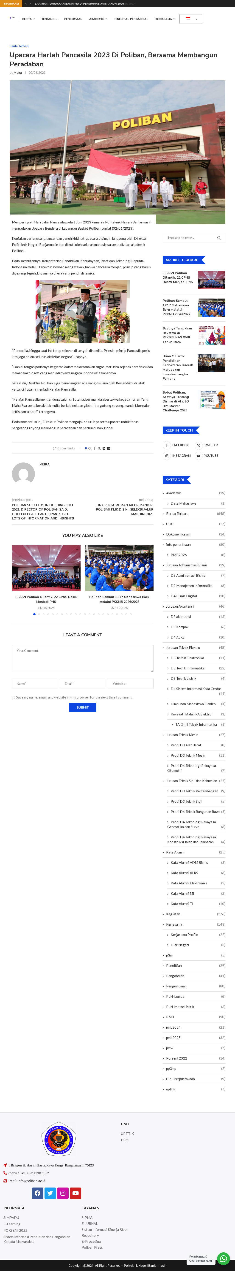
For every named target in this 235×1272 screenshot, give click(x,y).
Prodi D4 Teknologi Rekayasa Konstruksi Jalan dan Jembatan (196, 839)
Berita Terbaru (195, 513)
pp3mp (195, 1068)
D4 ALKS (198, 637)
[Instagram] (63, 1193)
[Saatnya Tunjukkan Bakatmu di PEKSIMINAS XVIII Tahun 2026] (211, 335)
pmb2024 (195, 1027)
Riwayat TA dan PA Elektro (198, 714)
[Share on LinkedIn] (104, 448)
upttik (195, 1089)
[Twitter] (50, 1193)
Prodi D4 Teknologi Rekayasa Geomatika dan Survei (196, 824)
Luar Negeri (198, 945)
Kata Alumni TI (198, 904)
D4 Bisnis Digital (198, 596)
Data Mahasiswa (198, 503)
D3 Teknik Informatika (198, 668)
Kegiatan (195, 914)
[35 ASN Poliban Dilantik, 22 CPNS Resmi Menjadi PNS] (46, 568)
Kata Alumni (195, 852)
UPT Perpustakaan (195, 1079)
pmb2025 (195, 1038)
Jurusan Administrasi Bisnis (195, 565)
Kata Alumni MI (198, 893)
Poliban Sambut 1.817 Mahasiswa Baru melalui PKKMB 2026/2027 (119, 599)
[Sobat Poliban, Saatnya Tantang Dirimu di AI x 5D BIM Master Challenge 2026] (211, 399)
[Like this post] (89, 448)
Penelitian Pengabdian (131, 19)
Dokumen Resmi (195, 534)
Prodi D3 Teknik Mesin (198, 755)
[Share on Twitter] (99, 448)
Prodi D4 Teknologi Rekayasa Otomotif (196, 768)
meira (18, 72)
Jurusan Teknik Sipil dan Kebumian (195, 781)
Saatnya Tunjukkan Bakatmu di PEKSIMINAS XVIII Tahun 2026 (78, 3)
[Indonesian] (190, 19)
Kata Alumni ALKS (198, 873)
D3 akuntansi (198, 616)
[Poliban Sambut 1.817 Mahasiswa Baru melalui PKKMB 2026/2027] (119, 568)
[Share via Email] (108, 448)
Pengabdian (195, 976)
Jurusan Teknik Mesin (195, 735)
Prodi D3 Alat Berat (198, 745)
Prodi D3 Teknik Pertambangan (198, 791)
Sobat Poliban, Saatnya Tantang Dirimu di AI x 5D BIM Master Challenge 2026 (176, 401)
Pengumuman (195, 986)
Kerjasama (163, 19)
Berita (27, 19)
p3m (195, 955)
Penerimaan (73, 19)
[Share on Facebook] (95, 448)
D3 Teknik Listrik (198, 678)
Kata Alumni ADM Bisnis (198, 862)
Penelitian (195, 965)
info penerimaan (195, 544)
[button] (26, 3)
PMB (195, 1017)
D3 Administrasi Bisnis (198, 575)
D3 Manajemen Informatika (198, 586)
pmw (195, 1048)
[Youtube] (75, 1193)
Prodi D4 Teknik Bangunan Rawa (198, 812)
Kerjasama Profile (198, 934)
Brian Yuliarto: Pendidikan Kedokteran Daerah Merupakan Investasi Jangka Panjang (178, 367)
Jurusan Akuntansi (195, 606)
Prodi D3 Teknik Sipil (198, 801)
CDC (195, 524)
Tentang (48, 19)
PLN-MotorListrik (195, 1007)
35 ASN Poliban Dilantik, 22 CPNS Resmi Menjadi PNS (46, 599)
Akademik (96, 19)
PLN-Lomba (195, 996)
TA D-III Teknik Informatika (200, 724)
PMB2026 (198, 555)
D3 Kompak (198, 627)
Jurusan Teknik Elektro (195, 647)
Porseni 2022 (195, 1058)
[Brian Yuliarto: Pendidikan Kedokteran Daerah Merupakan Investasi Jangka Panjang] (211, 363)
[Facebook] (37, 1193)
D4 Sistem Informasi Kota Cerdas (198, 689)
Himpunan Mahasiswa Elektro (198, 704)
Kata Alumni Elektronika (198, 883)
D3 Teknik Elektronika (198, 658)
